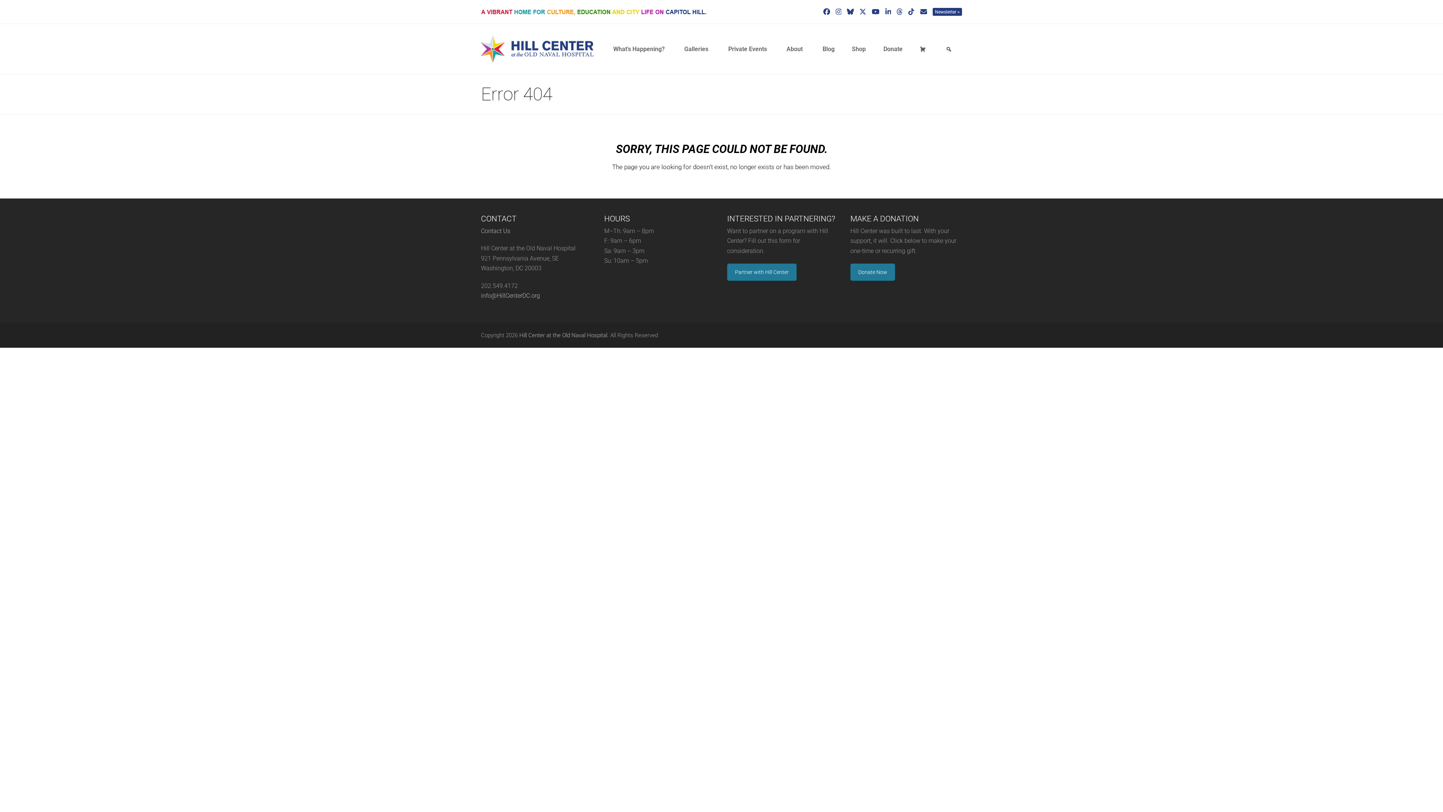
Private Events (747, 49)
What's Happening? (639, 49)
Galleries (696, 49)
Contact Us (495, 231)
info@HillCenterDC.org (510, 295)
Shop (859, 49)
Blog (829, 49)
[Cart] (924, 49)
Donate (893, 49)
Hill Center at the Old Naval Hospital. (564, 335)
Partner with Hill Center (762, 272)
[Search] (950, 49)
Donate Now (872, 272)
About (795, 49)
